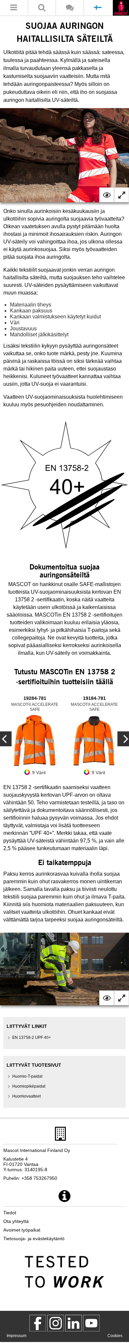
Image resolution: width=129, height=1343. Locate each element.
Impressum (16, 1335)
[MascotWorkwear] (37, 1323)
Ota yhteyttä (16, 1221)
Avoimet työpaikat (21, 1230)
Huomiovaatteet (26, 1096)
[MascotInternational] (91, 1323)
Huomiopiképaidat (28, 1086)
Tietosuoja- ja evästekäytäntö (33, 1238)
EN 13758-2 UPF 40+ (31, 1037)
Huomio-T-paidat (27, 1076)
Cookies (115, 1335)
